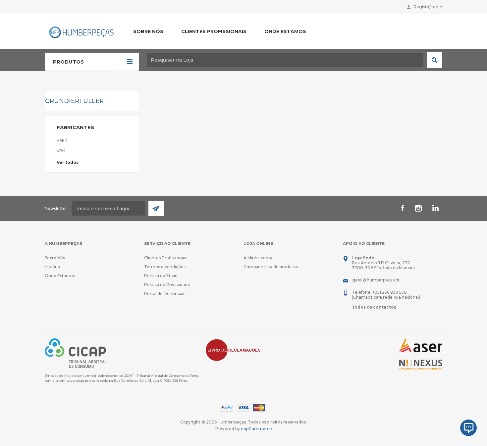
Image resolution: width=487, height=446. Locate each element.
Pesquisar (434, 60)
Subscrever (156, 208)
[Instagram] (418, 208)
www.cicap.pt (77, 380)
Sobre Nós (55, 257)
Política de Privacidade (167, 284)
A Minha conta (258, 257)
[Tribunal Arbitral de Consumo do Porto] (75, 352)
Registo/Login (427, 6)
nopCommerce (256, 428)
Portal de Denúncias (164, 293)
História (52, 266)
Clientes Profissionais (165, 257)
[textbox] (285, 60)
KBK (61, 150)
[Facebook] (402, 208)
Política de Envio (161, 275)
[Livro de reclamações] (233, 349)
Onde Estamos (60, 275)
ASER (62, 140)
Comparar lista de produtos (271, 266)
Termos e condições (165, 266)
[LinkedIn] (434, 208)
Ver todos (68, 162)
